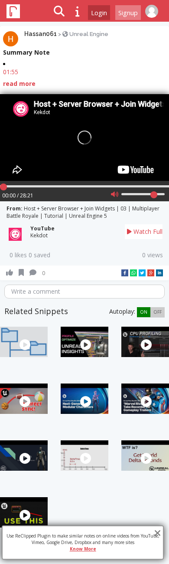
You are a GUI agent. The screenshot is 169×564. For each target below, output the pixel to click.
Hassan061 (40, 33)
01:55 (10, 72)
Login (99, 12)
